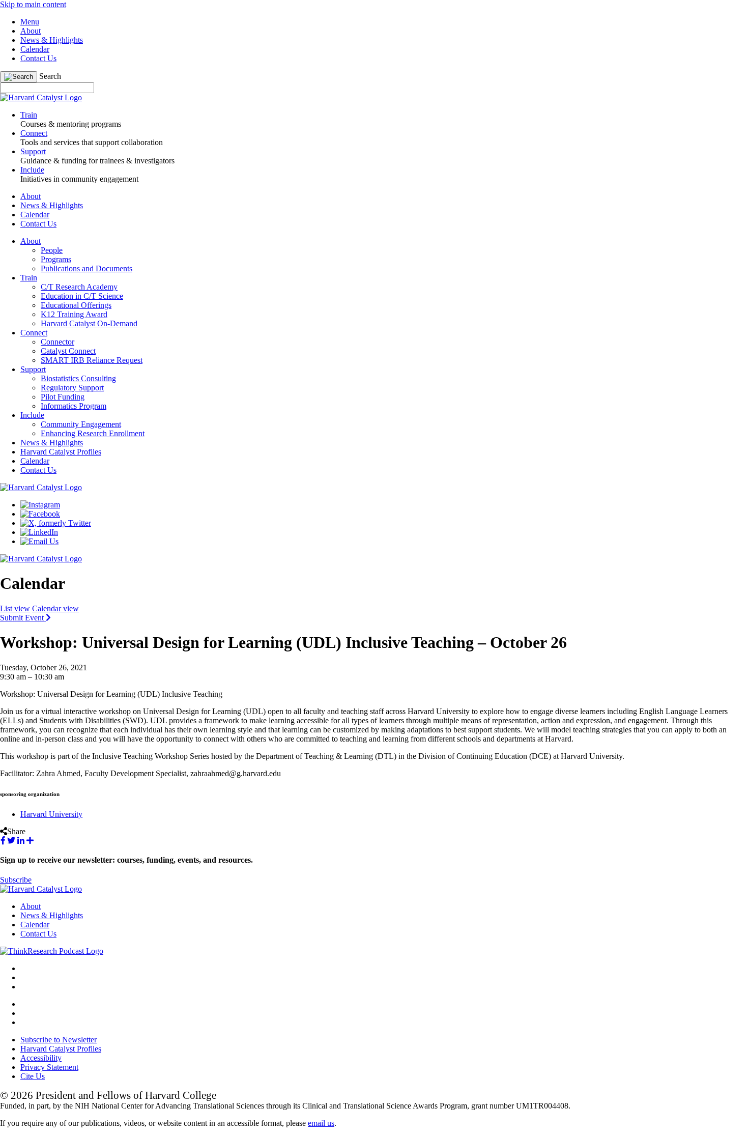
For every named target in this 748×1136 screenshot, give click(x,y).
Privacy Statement (49, 1067)
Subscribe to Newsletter (58, 1039)
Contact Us (38, 58)
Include (32, 415)
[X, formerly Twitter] (55, 523)
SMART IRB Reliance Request (91, 360)
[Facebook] (40, 513)
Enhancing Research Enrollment (93, 433)
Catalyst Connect (68, 351)
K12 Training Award (74, 314)
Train (28, 277)
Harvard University (51, 814)
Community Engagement (81, 424)
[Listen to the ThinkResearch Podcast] (51, 951)
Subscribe (16, 879)
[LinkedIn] (39, 532)
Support (33, 369)
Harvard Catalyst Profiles (60, 451)
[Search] (18, 76)
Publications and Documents (86, 268)
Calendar (34, 49)
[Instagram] (40, 504)
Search (50, 76)
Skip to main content (33, 4)
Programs (56, 259)
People (52, 250)
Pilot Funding (62, 396)
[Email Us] (39, 541)
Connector (57, 341)
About (30, 30)
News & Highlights (51, 40)
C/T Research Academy (79, 286)
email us (321, 1123)
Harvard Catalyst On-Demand (89, 323)
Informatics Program (73, 406)
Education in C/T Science (82, 296)
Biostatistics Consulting (78, 378)
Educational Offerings (76, 305)
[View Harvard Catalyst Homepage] (41, 97)
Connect (33, 332)
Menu (29, 21)
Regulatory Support (72, 387)
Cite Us (32, 1076)
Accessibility (41, 1058)
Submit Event (23, 617)
